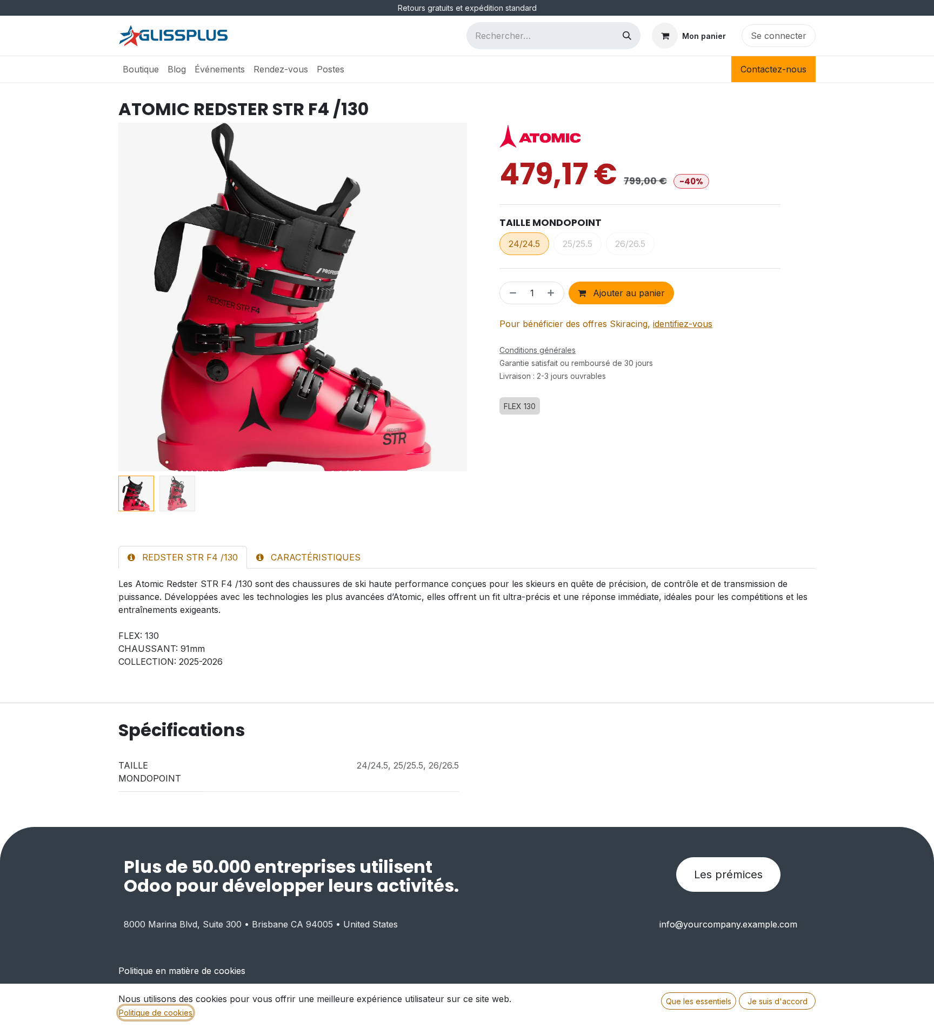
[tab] (182, 557)
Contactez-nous (773, 69)
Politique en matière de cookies (181, 970)
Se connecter (778, 35)
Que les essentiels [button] (698, 1001)
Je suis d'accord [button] (778, 1001)
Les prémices (728, 874)
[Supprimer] (511, 293)
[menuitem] (140, 69)
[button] (136, 297)
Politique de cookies (155, 1012)
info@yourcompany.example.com (728, 924)
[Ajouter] (553, 293)
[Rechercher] (627, 35)
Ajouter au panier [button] (627, 293)
